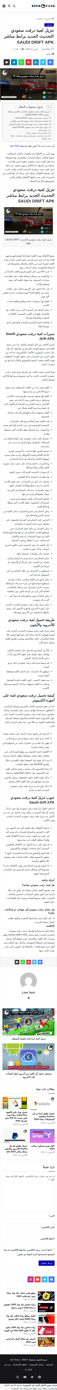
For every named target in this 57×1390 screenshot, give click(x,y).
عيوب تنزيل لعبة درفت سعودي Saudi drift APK (30, 127)
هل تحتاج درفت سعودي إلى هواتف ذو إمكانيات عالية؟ (28, 136)
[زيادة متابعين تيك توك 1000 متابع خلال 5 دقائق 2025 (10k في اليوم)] (46, 1330)
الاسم (51, 1216)
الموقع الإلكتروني (47, 1238)
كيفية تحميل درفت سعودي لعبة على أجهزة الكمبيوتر (28, 124)
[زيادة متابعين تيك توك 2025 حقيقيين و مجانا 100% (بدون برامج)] (46, 1307)
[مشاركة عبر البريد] (17, 962)
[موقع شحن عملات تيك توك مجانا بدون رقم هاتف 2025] (46, 1296)
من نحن (7, 1364)
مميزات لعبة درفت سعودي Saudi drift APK (31, 118)
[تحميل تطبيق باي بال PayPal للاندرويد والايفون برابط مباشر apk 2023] (14, 1136)
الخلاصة (44, 139)
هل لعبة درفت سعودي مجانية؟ (36, 133)
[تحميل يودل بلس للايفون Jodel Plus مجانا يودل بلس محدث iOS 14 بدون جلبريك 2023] (14, 1103)
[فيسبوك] (40, 962)
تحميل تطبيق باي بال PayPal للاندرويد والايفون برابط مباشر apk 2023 (16, 1149)
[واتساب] (23, 962)
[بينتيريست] (28, 962)
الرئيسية (48, 19)
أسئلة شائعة (43, 130)
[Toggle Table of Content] (48, 107)
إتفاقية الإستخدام (20, 1364)
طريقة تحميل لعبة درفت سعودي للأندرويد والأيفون (29, 121)
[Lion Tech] (43, 6)
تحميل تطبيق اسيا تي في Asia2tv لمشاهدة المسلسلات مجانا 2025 (43, 1116)
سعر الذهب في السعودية (21, 1388)
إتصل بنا (28, 1369)
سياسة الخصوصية (36, 1364)
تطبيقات (39, 19)
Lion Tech (46, 49)
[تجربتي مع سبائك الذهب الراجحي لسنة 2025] (46, 1342)
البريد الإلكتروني (47, 1227)
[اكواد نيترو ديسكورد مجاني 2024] (42, 1136)
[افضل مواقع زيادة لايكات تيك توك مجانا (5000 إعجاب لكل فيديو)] (46, 1319)
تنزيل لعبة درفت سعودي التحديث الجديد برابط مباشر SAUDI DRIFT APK (28, 113)
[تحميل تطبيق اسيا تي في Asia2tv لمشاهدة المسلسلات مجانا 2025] (42, 1104)
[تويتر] (34, 962)
